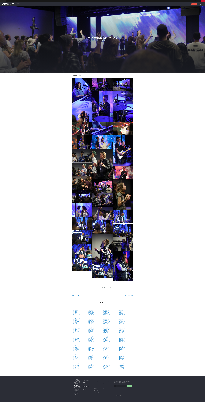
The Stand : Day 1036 (128, 295)
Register (115, 388)
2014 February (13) (76, 349)
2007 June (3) (75, 367)
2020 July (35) (105, 330)
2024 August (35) (121, 316)
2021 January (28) (75, 325)
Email (78, 394)
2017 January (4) (75, 339)
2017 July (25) (105, 340)
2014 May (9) (105, 349)
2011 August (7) (121, 358)
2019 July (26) (105, 333)
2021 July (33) (105, 327)
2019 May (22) (75, 333)
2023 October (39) (91, 321)
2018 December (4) (122, 338)
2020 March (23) (106, 329)
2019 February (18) (91, 332)
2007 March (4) (90, 366)
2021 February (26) (91, 325)
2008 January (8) (121, 363)
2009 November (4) (91, 363)
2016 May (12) (75, 343)
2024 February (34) (91, 315)
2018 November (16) (106, 338)
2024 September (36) (76, 318)
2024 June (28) (90, 316)
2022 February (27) (91, 322)
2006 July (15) (121, 369)
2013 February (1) (106, 351)
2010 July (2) (75, 360)
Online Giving (96, 386)
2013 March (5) (121, 351)
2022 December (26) (122, 324)
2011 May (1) (90, 358)
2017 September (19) (76, 341)
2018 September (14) (76, 338)
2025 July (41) (105, 313)
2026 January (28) (75, 310)
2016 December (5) (106, 345)
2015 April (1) (105, 346)
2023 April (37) (121, 319)
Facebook (107, 381)
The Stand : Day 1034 (76, 295)
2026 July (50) (105, 311)
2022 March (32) (106, 322)
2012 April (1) (121, 355)
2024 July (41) (105, 316)
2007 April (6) (105, 366)
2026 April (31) (121, 310)
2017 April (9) (121, 339)
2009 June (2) (121, 361)
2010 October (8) (106, 360)
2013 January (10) (91, 351)
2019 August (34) (121, 333)
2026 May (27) (75, 311)
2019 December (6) (122, 334)
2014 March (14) (90, 349)
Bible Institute (86, 382)
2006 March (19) (121, 368)
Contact (95, 388)
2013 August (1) (121, 352)
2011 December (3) (106, 359)
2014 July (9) (75, 350)
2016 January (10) (75, 342)
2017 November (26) (106, 341)
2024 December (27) (122, 318)
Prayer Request (96, 381)
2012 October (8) (121, 356)
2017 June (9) (90, 340)
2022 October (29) (91, 324)
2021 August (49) (121, 327)
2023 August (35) (121, 320)
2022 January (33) (75, 322)
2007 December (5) (106, 368)
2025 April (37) (121, 312)
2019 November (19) (106, 334)
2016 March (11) (106, 342)
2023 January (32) (75, 319)
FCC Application (76, 393)
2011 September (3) (76, 359)
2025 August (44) (121, 313)
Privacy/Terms (76, 392)
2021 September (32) (76, 328)
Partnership (96, 390)
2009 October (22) (76, 363)
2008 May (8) (90, 364)
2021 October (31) (91, 328)
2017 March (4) (105, 339)
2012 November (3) (76, 357)
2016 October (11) (91, 345)
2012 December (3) (91, 357)
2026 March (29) (106, 310)
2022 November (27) (106, 324)
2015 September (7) (122, 347)
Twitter (106, 383)
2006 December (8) (76, 372)
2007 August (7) (105, 367)
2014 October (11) (106, 350)
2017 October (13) (91, 341)
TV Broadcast (96, 392)
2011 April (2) (75, 358)
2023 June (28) (90, 320)
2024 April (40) (121, 315)
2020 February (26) (91, 329)
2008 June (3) (105, 364)
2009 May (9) (105, 361)
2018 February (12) (91, 336)
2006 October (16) (106, 370)
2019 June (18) (90, 333)
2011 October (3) (91, 359)
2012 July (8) (90, 356)
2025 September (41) (76, 314)
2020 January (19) (75, 329)
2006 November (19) (122, 370)
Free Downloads (117, 391)
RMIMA (84, 389)
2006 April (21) (75, 369)
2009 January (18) (75, 361)
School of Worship (85, 384)
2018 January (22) (75, 336)
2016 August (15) (121, 343)
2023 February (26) (91, 319)
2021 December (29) (122, 328)
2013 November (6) (106, 354)
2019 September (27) (76, 334)
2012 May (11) (75, 356)
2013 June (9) (90, 352)
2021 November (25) (106, 328)
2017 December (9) (122, 341)
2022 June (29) (90, 323)
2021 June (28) (90, 327)
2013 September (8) (76, 354)
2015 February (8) (76, 346)
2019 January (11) (75, 332)
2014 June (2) (121, 349)
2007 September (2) (122, 367)
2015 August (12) (106, 347)
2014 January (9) (121, 348)
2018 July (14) (105, 337)
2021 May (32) (75, 327)
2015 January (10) (121, 345)
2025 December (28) (122, 314)
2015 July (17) (90, 347)
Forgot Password (117, 390)
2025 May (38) (75, 313)
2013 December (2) (122, 354)
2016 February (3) (91, 342)
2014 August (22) (91, 350)
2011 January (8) (106, 357)
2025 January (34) (75, 312)
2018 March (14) (106, 336)
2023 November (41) (106, 321)
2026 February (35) (91, 310)
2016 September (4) (76, 345)
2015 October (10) (76, 348)
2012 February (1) (91, 355)
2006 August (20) (75, 370)
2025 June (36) (90, 313)
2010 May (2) (121, 359)
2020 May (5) (75, 330)
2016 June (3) (90, 343)
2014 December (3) (76, 351)
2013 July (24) (105, 352)
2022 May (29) (75, 323)
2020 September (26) (76, 331)
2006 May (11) (90, 369)
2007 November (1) (91, 368)
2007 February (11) (76, 366)
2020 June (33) (90, 330)
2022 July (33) (105, 323)
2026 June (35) (90, 311)
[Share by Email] (111, 288)
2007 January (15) (121, 365)
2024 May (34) (75, 316)
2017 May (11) (75, 340)
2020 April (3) (121, 329)
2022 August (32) (121, 323)
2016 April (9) (121, 342)
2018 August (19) (121, 337)
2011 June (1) (105, 358)
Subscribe (129, 386)
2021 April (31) (121, 325)
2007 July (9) (90, 367)
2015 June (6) (75, 347)
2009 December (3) (106, 363)
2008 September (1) (76, 365)
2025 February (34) (91, 312)
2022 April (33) (121, 322)
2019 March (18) (106, 332)
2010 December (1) (122, 360)
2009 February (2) (91, 361)
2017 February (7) (91, 339)
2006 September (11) (91, 370)
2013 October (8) (91, 354)
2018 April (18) (121, 336)
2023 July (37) (105, 320)
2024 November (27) (106, 318)
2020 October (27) (91, 331)
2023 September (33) (76, 321)
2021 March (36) (106, 325)
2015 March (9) (90, 346)
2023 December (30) (122, 321)
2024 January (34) (75, 315)
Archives (95, 394)
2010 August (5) (90, 360)
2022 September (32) (76, 324)
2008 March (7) (75, 364)
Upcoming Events (97, 384)
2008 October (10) (91, 365)
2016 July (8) (105, 343)
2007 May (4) (121, 366)
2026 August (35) (121, 311)
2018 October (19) (91, 338)
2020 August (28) (121, 330)
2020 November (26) (106, 331)
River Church (86, 380)
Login (115, 389)
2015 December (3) (106, 348)
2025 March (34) (106, 312)
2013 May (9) (75, 352)
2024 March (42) (106, 315)
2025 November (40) (106, 314)
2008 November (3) (106, 365)
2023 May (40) (75, 320)
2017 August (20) (121, 340)
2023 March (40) (106, 319)
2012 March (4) (105, 355)
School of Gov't (86, 386)
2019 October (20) (91, 334)
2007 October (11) (76, 368)
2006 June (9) (105, 369)
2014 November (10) (122, 350)
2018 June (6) (90, 337)
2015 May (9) (121, 346)
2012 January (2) (75, 355)
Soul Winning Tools (97, 395)
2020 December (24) (122, 331)
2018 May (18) (75, 337)
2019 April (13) (121, 332)
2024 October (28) (91, 318)
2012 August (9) (105, 356)
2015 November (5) (91, 348)
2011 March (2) (121, 357)
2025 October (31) (91, 314)
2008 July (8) (121, 364)
